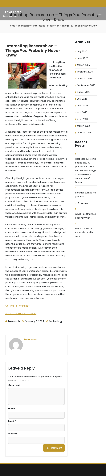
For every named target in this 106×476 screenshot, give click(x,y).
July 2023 (82, 98)
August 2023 (83, 92)
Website (13, 433)
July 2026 (82, 51)
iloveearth (14, 321)
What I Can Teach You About (20, 313)
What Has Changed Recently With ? (85, 215)
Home (12, 25)
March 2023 (83, 125)
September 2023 (86, 85)
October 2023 (84, 78)
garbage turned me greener (85, 194)
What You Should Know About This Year (84, 232)
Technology (24, 25)
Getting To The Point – (17, 305)
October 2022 (84, 132)
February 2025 (85, 71)
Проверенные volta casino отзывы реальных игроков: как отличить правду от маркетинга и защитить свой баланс (85, 170)
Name (12, 408)
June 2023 (82, 105)
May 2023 (82, 112)
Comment (14, 385)
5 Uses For (83, 203)
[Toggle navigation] (100, 13)
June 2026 (82, 58)
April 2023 (82, 119)
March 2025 (83, 65)
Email (12, 421)
